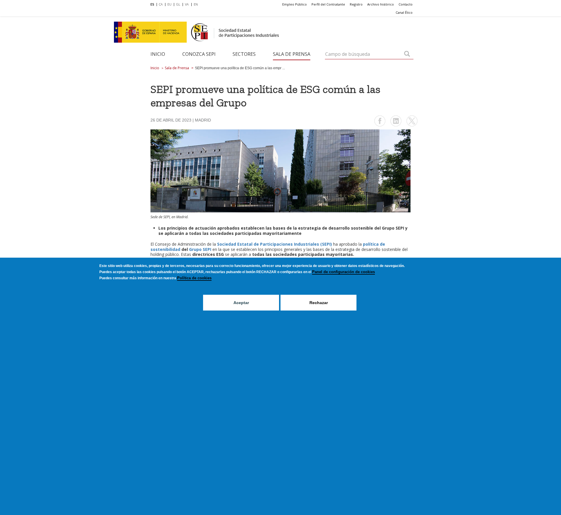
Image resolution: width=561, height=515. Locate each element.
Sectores (244, 54)
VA (187, 4)
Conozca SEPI (199, 54)
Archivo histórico (380, 4)
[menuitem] (153, 4)
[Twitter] (412, 125)
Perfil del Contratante (328, 4)
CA (161, 4)
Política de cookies (194, 278)
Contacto (406, 4)
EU (169, 4)
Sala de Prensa (291, 54)
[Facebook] (380, 125)
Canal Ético (404, 12)
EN (196, 4)
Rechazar (318, 302)
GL (178, 4)
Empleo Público (294, 4)
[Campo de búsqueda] (407, 54)
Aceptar (241, 302)
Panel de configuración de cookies (343, 272)
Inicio (157, 54)
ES (152, 4)
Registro (356, 4)
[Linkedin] (396, 125)
